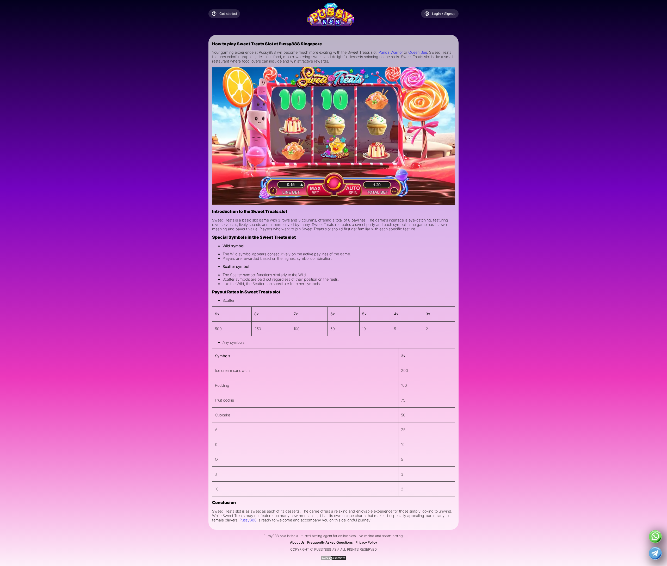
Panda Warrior (391, 52)
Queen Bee (417, 52)
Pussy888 (248, 520)
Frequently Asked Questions (330, 542)
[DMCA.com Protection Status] (333, 559)
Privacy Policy (366, 542)
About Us (297, 542)
